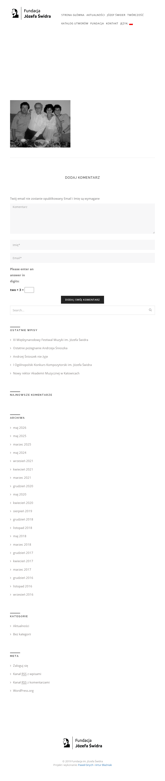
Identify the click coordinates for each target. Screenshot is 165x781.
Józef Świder (116, 15)
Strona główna (73, 15)
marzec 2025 (22, 444)
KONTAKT (112, 23)
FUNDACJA (97, 23)
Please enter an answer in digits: (22, 275)
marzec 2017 (22, 569)
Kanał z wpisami (27, 674)
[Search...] (150, 309)
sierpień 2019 (22, 511)
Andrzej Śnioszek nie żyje (30, 356)
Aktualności (96, 15)
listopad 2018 (22, 528)
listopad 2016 (22, 586)
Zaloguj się (20, 666)
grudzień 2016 (23, 578)
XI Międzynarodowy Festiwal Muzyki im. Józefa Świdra (50, 340)
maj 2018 (19, 536)
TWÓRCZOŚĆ (135, 15)
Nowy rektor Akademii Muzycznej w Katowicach (46, 373)
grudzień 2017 (23, 553)
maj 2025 (19, 436)
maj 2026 (19, 428)
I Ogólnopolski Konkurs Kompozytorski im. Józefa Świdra (52, 365)
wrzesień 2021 (23, 461)
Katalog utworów (74, 23)
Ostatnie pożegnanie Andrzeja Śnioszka (40, 348)
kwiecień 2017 (23, 561)
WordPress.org (23, 691)
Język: (124, 23)
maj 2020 (19, 494)
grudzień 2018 (23, 519)
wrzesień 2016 (23, 594)
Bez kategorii (22, 634)
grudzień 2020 (23, 486)
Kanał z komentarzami (31, 682)
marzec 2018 (22, 544)
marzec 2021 (22, 478)
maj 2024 (19, 453)
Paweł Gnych (85, 765)
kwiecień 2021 (23, 469)
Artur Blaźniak (103, 765)
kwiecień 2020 (23, 503)
